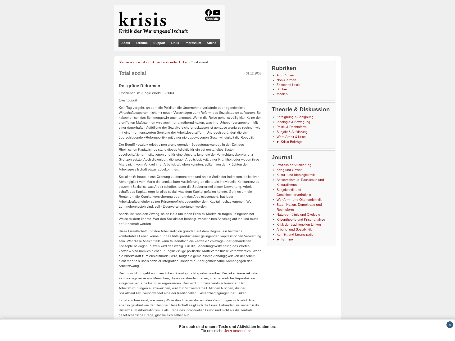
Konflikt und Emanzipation (296, 234)
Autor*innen (285, 75)
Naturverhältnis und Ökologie (298, 214)
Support (159, 43)
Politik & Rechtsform (292, 127)
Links (175, 43)
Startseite (125, 62)
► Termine (285, 239)
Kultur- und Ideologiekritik (296, 175)
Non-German (286, 80)
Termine (142, 43)
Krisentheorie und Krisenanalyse (301, 219)
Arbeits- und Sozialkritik (294, 229)
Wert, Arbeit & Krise (291, 137)
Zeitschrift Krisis (288, 85)
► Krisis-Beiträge (290, 142)
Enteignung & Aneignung (295, 117)
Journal (140, 62)
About (125, 43)
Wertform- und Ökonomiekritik (299, 199)
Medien (282, 94)
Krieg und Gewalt (289, 170)
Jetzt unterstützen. (239, 331)
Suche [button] (211, 43)
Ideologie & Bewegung (293, 122)
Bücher (282, 89)
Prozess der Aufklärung (294, 165)
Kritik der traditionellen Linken (168, 62)
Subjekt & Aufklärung (292, 132)
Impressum (193, 43)
